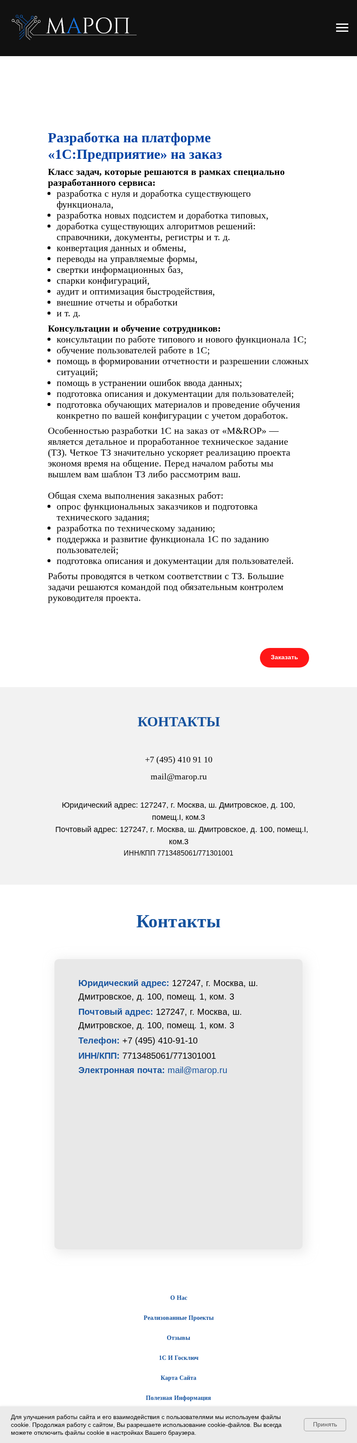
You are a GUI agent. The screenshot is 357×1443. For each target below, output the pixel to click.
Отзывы (178, 1338)
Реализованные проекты (179, 1318)
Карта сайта (178, 1378)
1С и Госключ (179, 1358)
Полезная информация (178, 1398)
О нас (178, 1298)
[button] (284, 658)
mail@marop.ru (197, 1070)
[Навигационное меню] (342, 27)
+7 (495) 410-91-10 (160, 1040)
